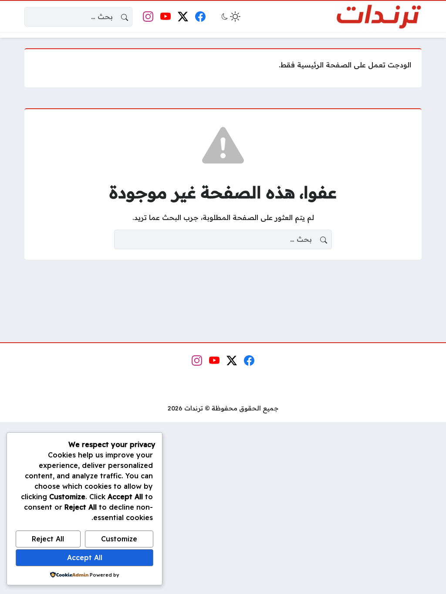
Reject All (48, 538)
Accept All (84, 557)
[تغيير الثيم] (230, 16)
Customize (119, 538)
